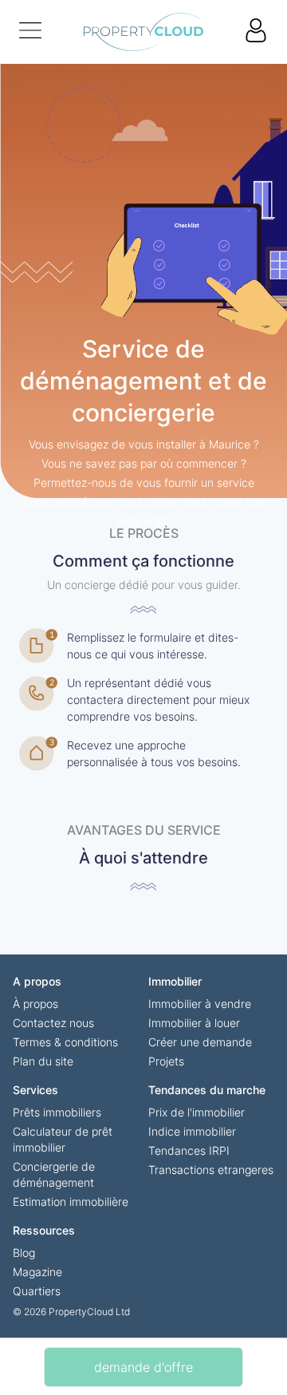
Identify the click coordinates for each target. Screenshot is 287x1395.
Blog (24, 1252)
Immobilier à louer (194, 1022)
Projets (166, 1061)
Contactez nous (53, 1022)
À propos (35, 1003)
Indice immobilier (192, 1131)
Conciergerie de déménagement (54, 1174)
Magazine (37, 1271)
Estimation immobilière (70, 1201)
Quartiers (37, 1291)
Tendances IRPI (189, 1150)
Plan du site (43, 1061)
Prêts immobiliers (57, 1112)
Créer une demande (200, 1042)
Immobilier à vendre (199, 1003)
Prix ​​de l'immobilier (196, 1112)
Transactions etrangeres (210, 1169)
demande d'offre (143, 1367)
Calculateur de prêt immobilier (62, 1139)
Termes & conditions (65, 1042)
